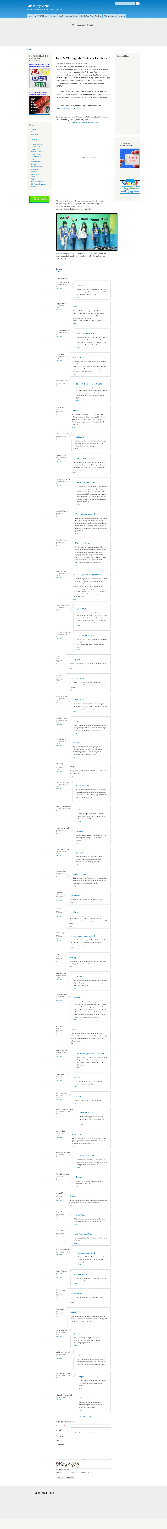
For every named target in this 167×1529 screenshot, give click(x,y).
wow (75, 306)
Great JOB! (81, 608)
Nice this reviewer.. (83, 543)
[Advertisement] (83, 34)
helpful (81, 1376)
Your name (60, 1426)
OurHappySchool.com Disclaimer (69, 108)
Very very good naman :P (85, 514)
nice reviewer (75, 895)
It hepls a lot (81, 1177)
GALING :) (79, 1077)
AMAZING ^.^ (79, 357)
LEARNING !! (77, 1293)
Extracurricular (35, 162)
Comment (60, 1444)
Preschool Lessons (36, 167)
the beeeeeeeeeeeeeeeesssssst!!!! (83, 935)
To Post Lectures (110, 16)
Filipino (33, 187)
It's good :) (76, 1134)
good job (79, 852)
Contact (122, 16)
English (33, 129)
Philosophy (34, 149)
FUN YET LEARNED (83, 1234)
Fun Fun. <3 (79, 437)
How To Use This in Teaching (91, 16)
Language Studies (36, 154)
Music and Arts (35, 147)
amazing (72, 957)
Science (33, 132)
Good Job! (76, 410)
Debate (33, 159)
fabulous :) (78, 997)
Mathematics (35, 134)
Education (34, 172)
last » (91, 1416)
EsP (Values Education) (38, 184)
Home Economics (36, 142)
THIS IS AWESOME (85, 1155)
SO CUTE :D (79, 1215)
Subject (58, 1440)
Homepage (59, 1436)
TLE (32, 179)
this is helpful (74, 659)
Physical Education (37, 144)
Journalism (34, 169)
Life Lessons (35, 174)
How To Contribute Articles (68, 16)
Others (33, 177)
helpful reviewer (79, 874)
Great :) (72, 1196)
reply (78, 297)
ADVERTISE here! (41, 16)
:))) (80, 1398)
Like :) (79, 1355)
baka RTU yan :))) (81, 1274)
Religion (33, 164)
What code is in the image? (62, 1470)
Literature (34, 139)
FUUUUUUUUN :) (77, 678)
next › (85, 1416)
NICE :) (80, 285)
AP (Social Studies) (37, 182)
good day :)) (74, 911)
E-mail (59, 1430)
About (53, 16)
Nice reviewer (78, 976)
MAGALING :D (87, 1112)
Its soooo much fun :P (86, 1253)
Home (30, 16)
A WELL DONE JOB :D (87, 333)
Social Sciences (36, 157)
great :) (76, 742)
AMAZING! (78, 699)
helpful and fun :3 (85, 809)
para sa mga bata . (83, 785)
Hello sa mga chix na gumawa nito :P (92, 1053)
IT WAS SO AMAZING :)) (83, 458)
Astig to (77, 1096)
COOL (73, 1029)
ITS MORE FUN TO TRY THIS (89, 383)
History (33, 137)
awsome (79, 831)
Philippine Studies (36, 152)
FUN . (76, 721)
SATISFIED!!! (76, 1312)
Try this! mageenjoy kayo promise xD (87, 574)
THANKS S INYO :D (86, 482)
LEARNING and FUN (86, 635)
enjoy (72, 766)
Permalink (59, 288)
